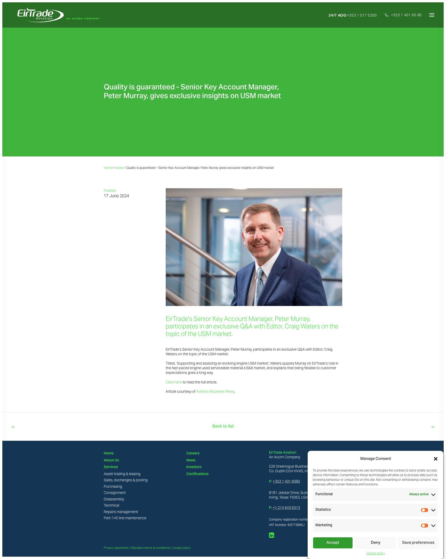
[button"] (271, 536)
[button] (435, 458)
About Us (111, 460)
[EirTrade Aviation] (57, 15)
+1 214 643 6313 (286, 507)
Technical (111, 505)
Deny (375, 543)
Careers (193, 454)
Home (108, 168)
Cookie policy (376, 553)
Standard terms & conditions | (151, 548)
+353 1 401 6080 (286, 481)
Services (111, 467)
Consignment (115, 492)
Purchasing (113, 486)
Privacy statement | (117, 548)
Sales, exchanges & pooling (126, 480)
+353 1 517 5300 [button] (353, 15)
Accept (332, 543)
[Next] (349, 427)
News (119, 168)
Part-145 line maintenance (125, 518)
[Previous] (96, 427)
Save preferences (418, 543)
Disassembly (114, 499)
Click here (174, 382)
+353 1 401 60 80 (406, 15)
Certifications (197, 474)
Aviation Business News (215, 391)
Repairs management (121, 511)
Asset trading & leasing (122, 473)
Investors (194, 467)
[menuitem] (354, 15)
